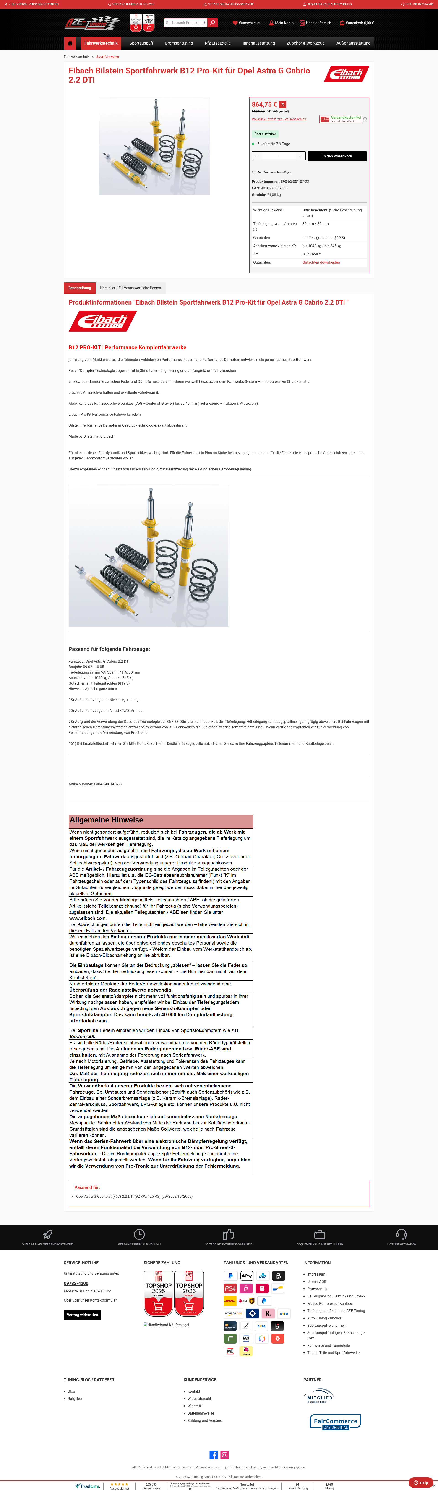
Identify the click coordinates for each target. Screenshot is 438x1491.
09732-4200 (76, 1283)
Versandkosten (206, 1467)
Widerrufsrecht (199, 1398)
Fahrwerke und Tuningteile (328, 1345)
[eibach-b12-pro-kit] (154, 146)
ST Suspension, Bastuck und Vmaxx (336, 1296)
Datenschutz (317, 1289)
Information (317, 1262)
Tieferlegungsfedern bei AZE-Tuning (336, 1311)
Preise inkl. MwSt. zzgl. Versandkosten (279, 119)
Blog (71, 1391)
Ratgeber (75, 1398)
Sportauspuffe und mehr (327, 1325)
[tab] (80, 288)
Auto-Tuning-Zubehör (324, 1318)
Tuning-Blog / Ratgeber (89, 1379)
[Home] (70, 43)
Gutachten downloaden (321, 262)
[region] (154, 146)
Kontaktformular (103, 1300)
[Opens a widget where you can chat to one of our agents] (420, 1483)
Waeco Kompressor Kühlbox (330, 1303)
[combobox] (186, 22)
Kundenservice (200, 1379)
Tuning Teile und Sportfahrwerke (333, 1353)
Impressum (316, 1274)
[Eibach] (346, 77)
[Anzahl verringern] (256, 155)
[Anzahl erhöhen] (301, 155)
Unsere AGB (316, 1281)
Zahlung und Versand (205, 1420)
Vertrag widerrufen (82, 1315)
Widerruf (194, 1406)
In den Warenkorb (337, 156)
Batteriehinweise (201, 1413)
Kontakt (194, 1391)
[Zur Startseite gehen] (92, 23)
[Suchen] (212, 22)
